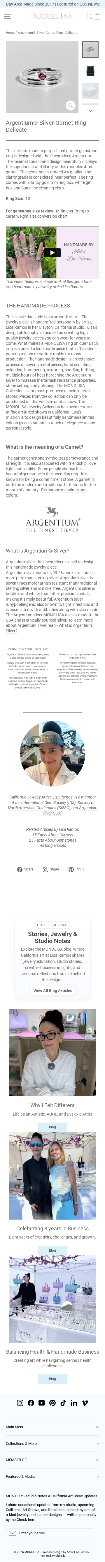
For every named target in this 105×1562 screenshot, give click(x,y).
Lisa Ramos (62, 797)
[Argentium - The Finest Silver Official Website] (52, 519)
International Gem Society (43, 802)
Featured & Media (20, 1476)
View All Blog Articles (53, 990)
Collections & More (21, 1443)
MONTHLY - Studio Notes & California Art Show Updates (51, 1496)
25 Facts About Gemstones (52, 840)
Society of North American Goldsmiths (51, 805)
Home (10, 33)
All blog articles (53, 845)
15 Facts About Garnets (52, 835)
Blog (52, 1127)
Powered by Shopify (52, 1555)
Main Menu (15, 1427)
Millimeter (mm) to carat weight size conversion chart (47, 214)
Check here (26, 1519)
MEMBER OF (16, 1460)
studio (78, 327)
